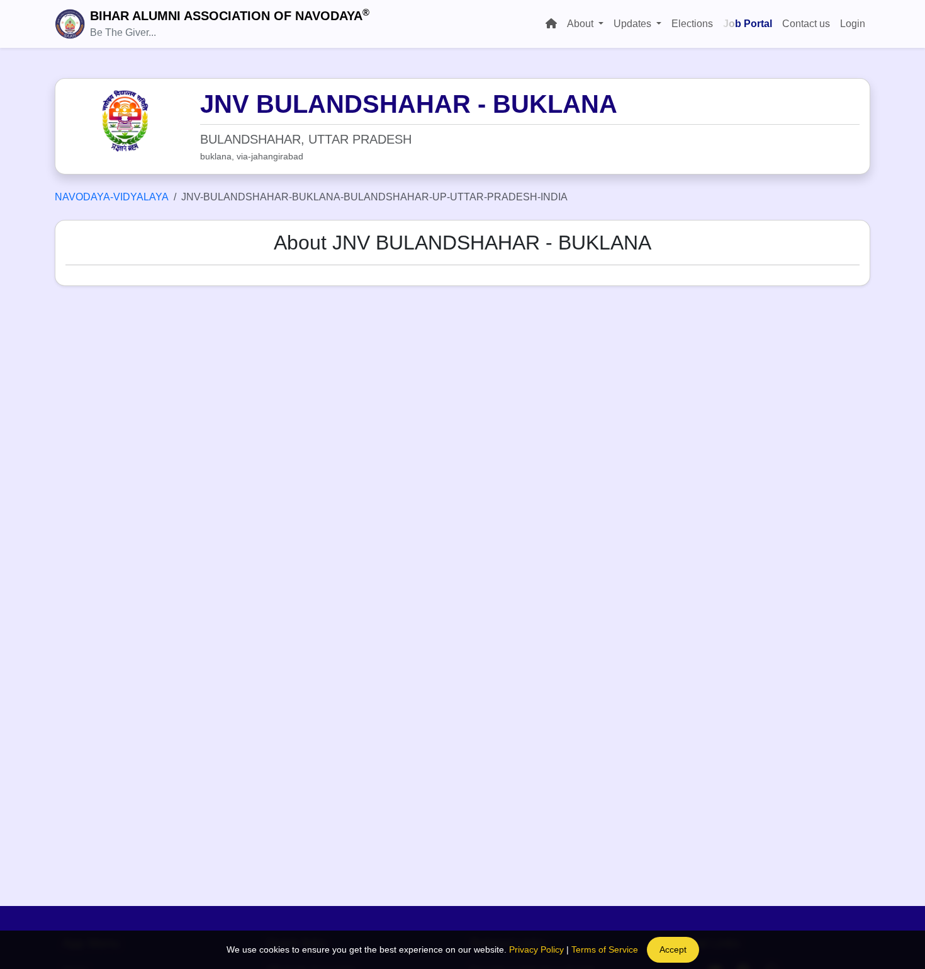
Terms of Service (604, 949)
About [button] (581, 23)
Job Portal (747, 23)
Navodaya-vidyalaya (112, 197)
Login (852, 23)
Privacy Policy (536, 949)
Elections (692, 23)
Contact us (806, 23)
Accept (673, 949)
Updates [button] (634, 23)
